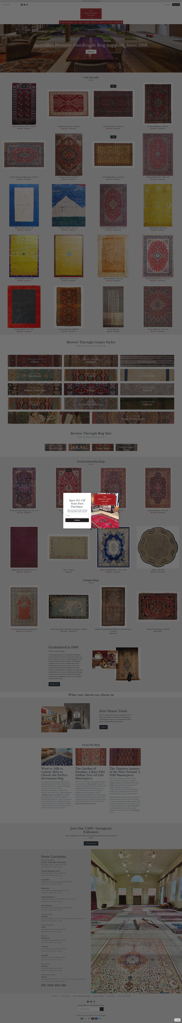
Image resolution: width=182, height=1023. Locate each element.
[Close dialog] (117, 494)
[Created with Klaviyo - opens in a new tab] (91, 529)
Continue (77, 520)
